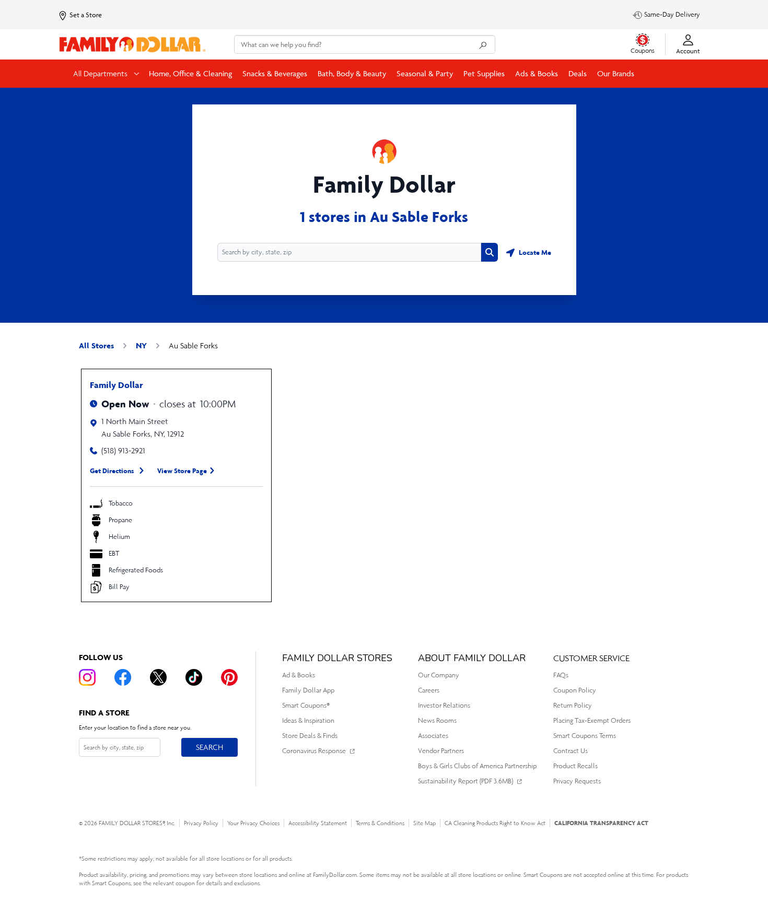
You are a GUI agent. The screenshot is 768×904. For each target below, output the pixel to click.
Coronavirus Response (314, 750)
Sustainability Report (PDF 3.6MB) (465, 781)
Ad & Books (298, 675)
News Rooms (437, 720)
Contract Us (570, 750)
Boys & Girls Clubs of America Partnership (477, 765)
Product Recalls (575, 765)
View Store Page (182, 470)
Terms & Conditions (380, 823)
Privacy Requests (577, 781)
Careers (428, 690)
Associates (433, 735)
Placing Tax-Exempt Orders (592, 720)
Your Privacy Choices (253, 823)
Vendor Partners (441, 750)
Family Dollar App (308, 690)
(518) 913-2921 (123, 450)
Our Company (438, 675)
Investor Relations (444, 705)
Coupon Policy (574, 690)
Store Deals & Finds (310, 735)
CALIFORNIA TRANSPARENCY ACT (601, 823)
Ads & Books (536, 73)
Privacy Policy (201, 823)
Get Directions (112, 470)
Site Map (424, 823)
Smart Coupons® (306, 705)
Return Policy (572, 705)
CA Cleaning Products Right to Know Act (495, 823)
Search (209, 747)
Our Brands (615, 73)
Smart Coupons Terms (584, 735)
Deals (577, 73)
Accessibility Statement (317, 823)
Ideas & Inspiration (308, 720)
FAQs (560, 675)
